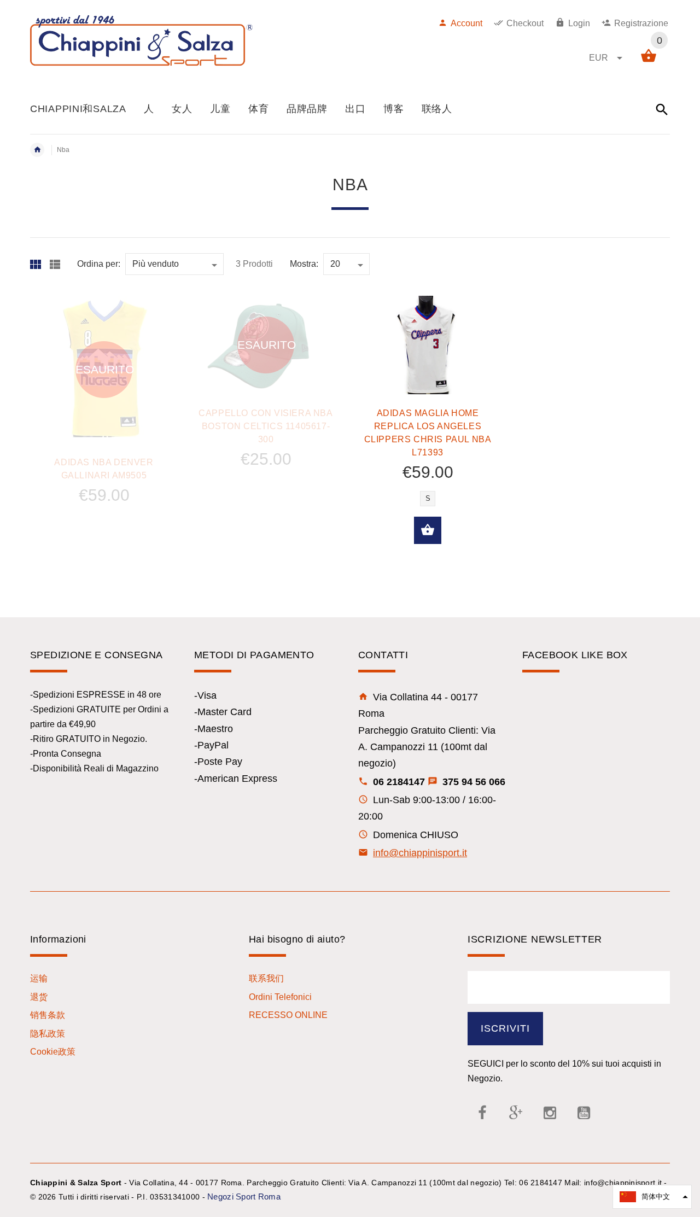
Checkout (525, 23)
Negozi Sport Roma (244, 1196)
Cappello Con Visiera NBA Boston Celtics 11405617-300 (265, 426)
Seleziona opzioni (427, 530)
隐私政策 (47, 1033)
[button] (652, 1197)
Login (579, 23)
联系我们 (266, 978)
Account (466, 23)
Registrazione (641, 23)
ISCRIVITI (505, 1028)
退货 (39, 997)
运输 (39, 978)
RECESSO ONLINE (288, 1015)
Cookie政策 (52, 1051)
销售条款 (47, 1015)
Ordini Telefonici (280, 997)
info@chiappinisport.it (420, 852)
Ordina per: (98, 263)
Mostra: (304, 263)
